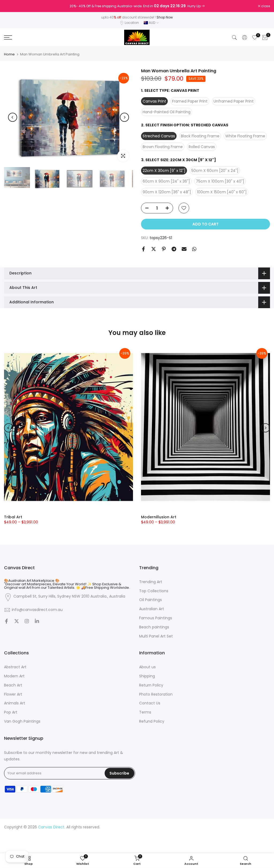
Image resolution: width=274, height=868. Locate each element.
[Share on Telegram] (174, 249)
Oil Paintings (150, 599)
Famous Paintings (155, 618)
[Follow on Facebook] (6, 621)
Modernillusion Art (158, 517)
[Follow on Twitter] (16, 621)
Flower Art (13, 694)
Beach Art (13, 685)
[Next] (124, 117)
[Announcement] (137, 6)
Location (132, 22)
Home (9, 54)
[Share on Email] (184, 249)
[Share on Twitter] (153, 249)
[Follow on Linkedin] (37, 621)
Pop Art (10, 712)
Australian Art (151, 609)
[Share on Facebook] (143, 249)
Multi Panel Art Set (156, 636)
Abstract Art (15, 667)
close (11, 6)
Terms (145, 712)
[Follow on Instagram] (26, 621)
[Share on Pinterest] (163, 249)
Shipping (147, 676)
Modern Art (14, 676)
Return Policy (151, 685)
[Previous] (12, 117)
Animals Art (14, 703)
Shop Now (165, 17)
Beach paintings (154, 627)
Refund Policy (151, 721)
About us (147, 667)
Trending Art (150, 581)
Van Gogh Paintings (22, 721)
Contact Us (149, 703)
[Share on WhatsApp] (194, 249)
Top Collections (153, 591)
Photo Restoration (156, 694)
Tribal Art (13, 517)
